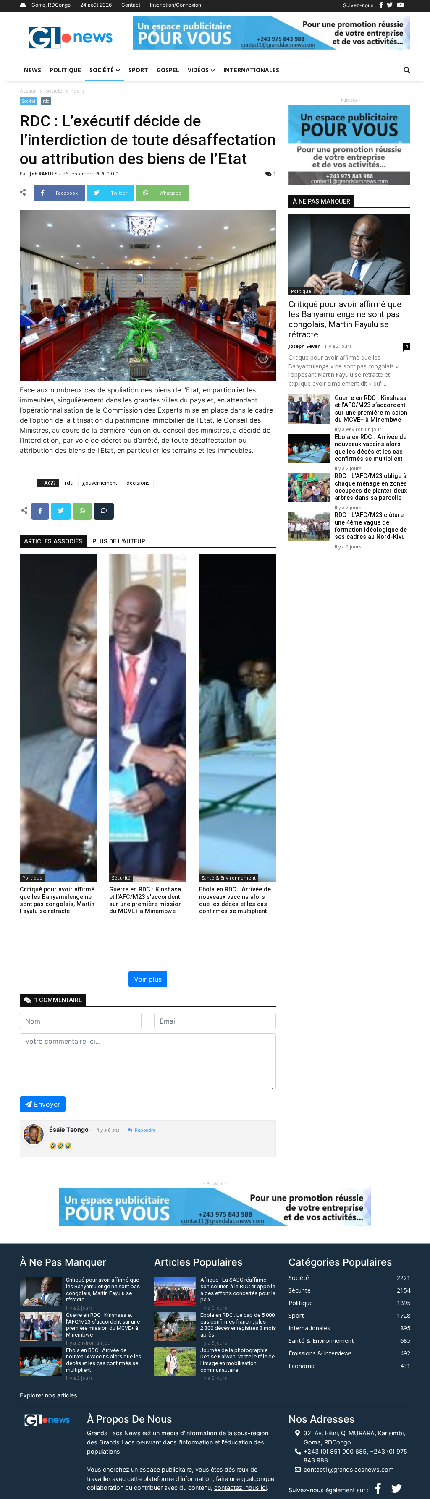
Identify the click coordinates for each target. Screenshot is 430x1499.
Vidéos (198, 70)
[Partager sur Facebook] (41, 510)
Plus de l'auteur (118, 541)
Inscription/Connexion (175, 5)
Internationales (251, 70)
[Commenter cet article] (104, 510)
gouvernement (99, 482)
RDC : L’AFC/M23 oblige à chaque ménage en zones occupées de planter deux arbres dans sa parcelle (371, 487)
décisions (138, 482)
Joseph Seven (305, 346)
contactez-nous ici (240, 1487)
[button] (153, 33)
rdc (75, 90)
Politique (65, 70)
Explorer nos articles (48, 1395)
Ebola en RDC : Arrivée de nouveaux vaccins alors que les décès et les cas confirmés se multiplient (370, 448)
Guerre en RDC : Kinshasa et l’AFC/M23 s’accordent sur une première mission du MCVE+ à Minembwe (371, 408)
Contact (130, 5)
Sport (138, 70)
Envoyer (47, 1104)
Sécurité (121, 878)
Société (101, 70)
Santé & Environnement (229, 878)
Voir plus (148, 979)
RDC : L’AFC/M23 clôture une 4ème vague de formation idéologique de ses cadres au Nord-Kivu (371, 526)
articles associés (53, 541)
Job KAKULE (44, 173)
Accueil (28, 90)
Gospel (168, 70)
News (32, 70)
